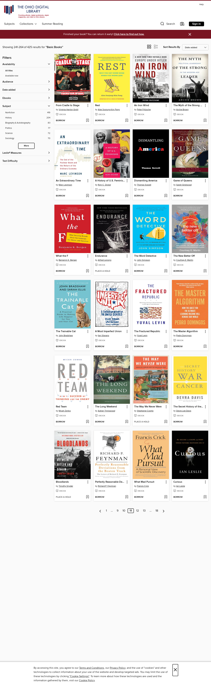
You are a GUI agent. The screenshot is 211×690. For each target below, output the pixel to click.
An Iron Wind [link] (141, 105)
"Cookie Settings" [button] (79, 676)
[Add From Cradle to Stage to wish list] (87, 121)
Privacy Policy (117, 668)
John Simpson (143, 260)
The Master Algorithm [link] (185, 331)
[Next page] (163, 511)
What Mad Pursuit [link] (144, 482)
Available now (11, 75)
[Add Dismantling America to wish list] (166, 196)
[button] (167, 24)
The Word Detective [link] (145, 256)
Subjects (9, 24)
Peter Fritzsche (144, 109)
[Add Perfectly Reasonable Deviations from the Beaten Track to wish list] (127, 497)
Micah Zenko (65, 411)
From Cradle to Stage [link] (67, 105)
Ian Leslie (180, 486)
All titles (9, 70)
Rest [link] (97, 105)
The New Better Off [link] (184, 256)
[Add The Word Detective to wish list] (166, 271)
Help (201, 4)
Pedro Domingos (184, 335)
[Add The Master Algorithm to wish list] (205, 347)
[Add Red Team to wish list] (87, 422)
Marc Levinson (65, 185)
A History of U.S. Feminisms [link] (110, 180)
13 (144, 511)
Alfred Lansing (104, 260)
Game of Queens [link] (182, 180)
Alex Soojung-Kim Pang (109, 109)
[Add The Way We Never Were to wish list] (166, 422)
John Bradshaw (66, 335)
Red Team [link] (61, 406)
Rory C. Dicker (104, 185)
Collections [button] (27, 24)
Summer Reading (52, 24)
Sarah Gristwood (184, 185)
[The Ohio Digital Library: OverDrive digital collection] (26, 11)
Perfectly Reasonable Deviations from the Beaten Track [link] (110, 482)
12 (137, 511)
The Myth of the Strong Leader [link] (188, 105)
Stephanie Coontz (145, 411)
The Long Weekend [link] (106, 406)
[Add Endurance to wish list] (127, 271)
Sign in (196, 24)
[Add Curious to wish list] (205, 497)
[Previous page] (100, 511)
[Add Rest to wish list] (127, 121)
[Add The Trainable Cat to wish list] (87, 347)
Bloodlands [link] (62, 482)
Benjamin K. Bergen (68, 260)
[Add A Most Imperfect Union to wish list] (127, 347)
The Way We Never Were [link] (148, 406)
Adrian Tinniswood (106, 411)
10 (123, 511)
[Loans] (182, 24)
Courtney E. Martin (184, 260)
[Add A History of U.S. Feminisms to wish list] (127, 196)
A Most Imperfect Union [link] (108, 331)
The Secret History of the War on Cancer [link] (188, 406)
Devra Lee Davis (183, 411)
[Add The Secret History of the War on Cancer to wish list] (205, 422)
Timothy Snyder (66, 486)
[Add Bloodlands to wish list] (87, 497)
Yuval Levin (142, 335)
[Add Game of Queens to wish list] (205, 196)
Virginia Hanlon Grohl (68, 109)
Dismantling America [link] (145, 180)
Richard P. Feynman (107, 486)
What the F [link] (62, 256)
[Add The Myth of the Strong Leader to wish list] (205, 121)
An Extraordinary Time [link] (68, 180)
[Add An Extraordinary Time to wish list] (87, 196)
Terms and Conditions (91, 668)
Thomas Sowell (144, 185)
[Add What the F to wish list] (87, 271)
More (26, 145)
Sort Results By (171, 47)
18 (156, 511)
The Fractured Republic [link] (147, 331)
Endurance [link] (101, 256)
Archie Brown (182, 109)
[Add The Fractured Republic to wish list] (166, 347)
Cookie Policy (87, 680)
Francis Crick (143, 486)
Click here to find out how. (129, 34)
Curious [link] (177, 482)
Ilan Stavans (103, 335)
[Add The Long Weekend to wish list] (127, 422)
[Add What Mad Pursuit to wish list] (166, 497)
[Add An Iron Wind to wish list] (166, 121)
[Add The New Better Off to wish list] (205, 271)
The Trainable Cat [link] (66, 331)
